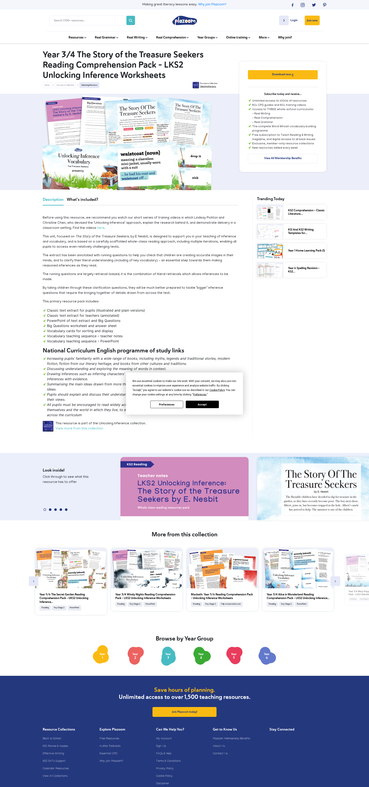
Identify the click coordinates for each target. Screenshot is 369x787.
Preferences (166, 404)
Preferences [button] (199, 394)
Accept (202, 404)
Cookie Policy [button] (217, 390)
